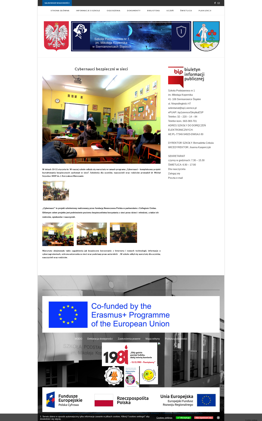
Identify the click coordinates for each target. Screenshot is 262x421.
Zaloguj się (174, 173)
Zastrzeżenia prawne (129, 338)
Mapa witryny (153, 338)
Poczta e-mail (175, 178)
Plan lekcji (205, 10)
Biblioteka (153, 10)
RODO (78, 338)
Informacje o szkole (88, 10)
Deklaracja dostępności (100, 338)
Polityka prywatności (176, 338)
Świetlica (186, 10)
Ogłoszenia (113, 10)
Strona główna (60, 10)
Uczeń (170, 10)
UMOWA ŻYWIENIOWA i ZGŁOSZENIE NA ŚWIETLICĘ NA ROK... (99, 3)
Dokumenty (134, 10)
